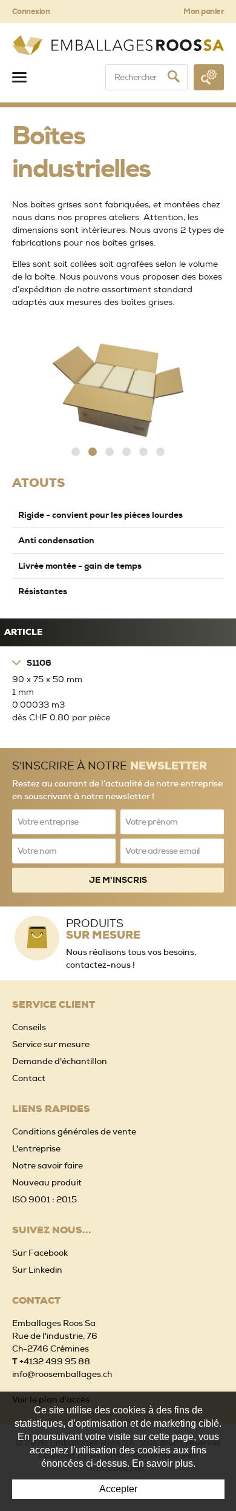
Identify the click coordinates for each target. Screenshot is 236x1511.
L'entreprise (36, 1148)
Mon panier (203, 11)
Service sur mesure (51, 1044)
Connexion (31, 11)
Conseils (29, 1027)
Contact (28, 1078)
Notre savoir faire (47, 1165)
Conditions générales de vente (74, 1131)
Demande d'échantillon (59, 1061)
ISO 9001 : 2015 (44, 1199)
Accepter (118, 1489)
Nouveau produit (47, 1182)
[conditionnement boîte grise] (118, 390)
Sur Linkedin (37, 1269)
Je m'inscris (118, 879)
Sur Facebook (40, 1252)
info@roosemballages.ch (62, 1374)
